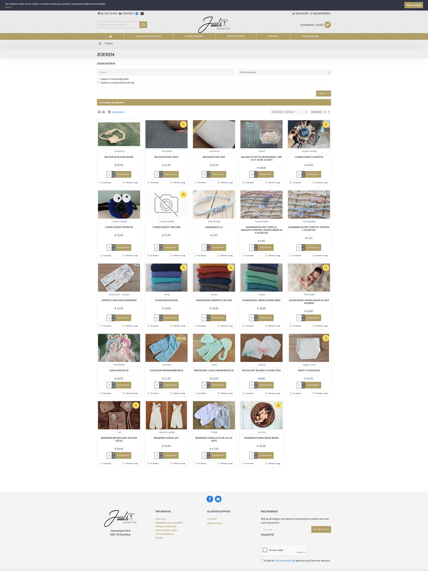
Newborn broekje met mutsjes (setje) (119, 439)
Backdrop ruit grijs (166, 157)
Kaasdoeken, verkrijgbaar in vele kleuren (309, 301)
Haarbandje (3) (214, 227)
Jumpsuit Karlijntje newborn (119, 300)
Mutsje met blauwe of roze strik (261, 370)
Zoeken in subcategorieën (114, 78)
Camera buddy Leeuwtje (309, 157)
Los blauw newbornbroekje (166, 370)
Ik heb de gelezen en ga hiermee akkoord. (297, 560)
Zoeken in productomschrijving (117, 82)
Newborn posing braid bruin (261, 438)
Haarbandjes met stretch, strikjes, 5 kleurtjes (309, 228)
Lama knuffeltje (119, 370)
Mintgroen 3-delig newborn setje (214, 370)
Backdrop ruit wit (214, 157)
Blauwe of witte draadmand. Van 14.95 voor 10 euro (261, 158)
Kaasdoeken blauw (166, 300)
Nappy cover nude (309, 370)
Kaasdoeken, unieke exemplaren (261, 300)
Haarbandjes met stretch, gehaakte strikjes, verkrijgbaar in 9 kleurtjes (261, 230)
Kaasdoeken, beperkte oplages (214, 300)
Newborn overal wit (166, 438)
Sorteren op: (278, 112)
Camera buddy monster (119, 227)
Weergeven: (317, 112)
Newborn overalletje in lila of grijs (214, 439)
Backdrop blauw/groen (119, 157)
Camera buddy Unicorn (166, 227)
